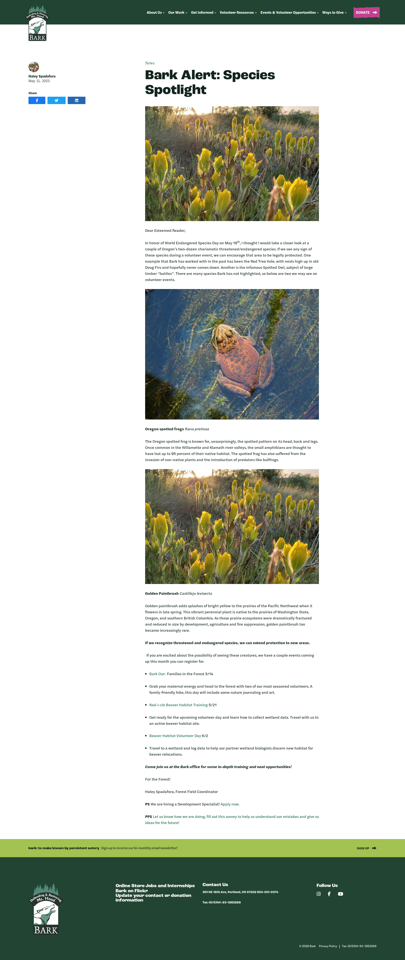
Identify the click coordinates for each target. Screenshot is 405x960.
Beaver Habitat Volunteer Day (175, 735)
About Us (154, 12)
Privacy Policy (328, 946)
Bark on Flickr (132, 891)
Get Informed (202, 12)
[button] (36, 100)
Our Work (176, 12)
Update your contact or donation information (153, 898)
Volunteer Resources (237, 12)
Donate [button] (363, 12)
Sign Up (363, 848)
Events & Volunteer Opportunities (288, 12)
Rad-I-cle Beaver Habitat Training (178, 704)
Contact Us (215, 885)
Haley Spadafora (41, 76)
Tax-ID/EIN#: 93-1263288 (221, 902)
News (150, 63)
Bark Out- (157, 673)
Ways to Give (333, 12)
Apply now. (230, 804)
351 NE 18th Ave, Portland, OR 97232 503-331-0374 (240, 891)
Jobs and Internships (170, 886)
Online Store (130, 886)
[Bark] (45, 934)
